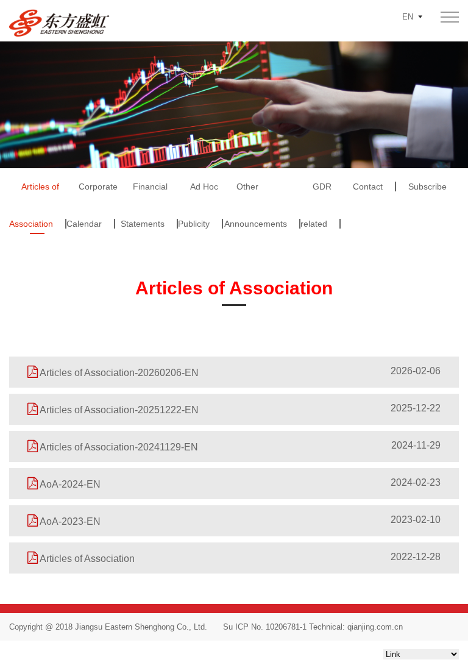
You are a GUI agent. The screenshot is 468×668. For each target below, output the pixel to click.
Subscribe (427, 186)
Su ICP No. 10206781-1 (265, 626)
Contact (368, 186)
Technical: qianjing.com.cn (355, 626)
